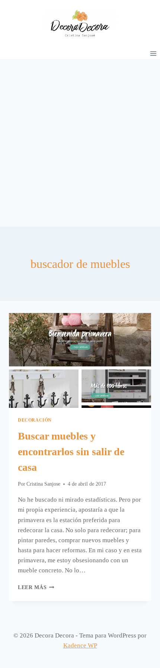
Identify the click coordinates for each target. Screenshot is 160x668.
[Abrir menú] (153, 53)
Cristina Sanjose (43, 484)
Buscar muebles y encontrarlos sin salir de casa (71, 451)
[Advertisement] (80, 143)
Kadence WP (80, 645)
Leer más (36, 587)
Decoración (35, 420)
